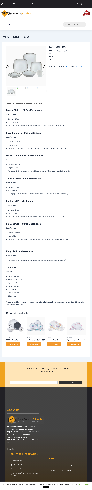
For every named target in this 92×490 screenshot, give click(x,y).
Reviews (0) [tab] (38, 104)
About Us (61, 466)
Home (52, 466)
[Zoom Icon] (26, 66)
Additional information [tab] (24, 104)
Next (45, 91)
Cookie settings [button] (84, 484)
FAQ (62, 470)
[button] (77, 3)
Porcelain (66, 66)
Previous (6, 91)
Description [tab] (10, 104)
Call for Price (13, 344)
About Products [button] (72, 466)
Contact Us (53, 470)
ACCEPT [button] (46, 487)
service (77, 66)
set (81, 66)
